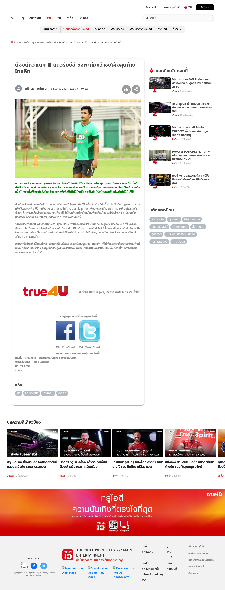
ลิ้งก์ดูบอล (198, 227)
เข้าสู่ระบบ (205, 7)
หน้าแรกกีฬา (50, 29)
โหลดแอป (151, 7)
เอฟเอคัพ (48, 393)
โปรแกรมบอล (192, 219)
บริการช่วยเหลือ (196, 566)
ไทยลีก (62, 393)
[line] (24, 565)
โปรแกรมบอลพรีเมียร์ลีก (180, 234)
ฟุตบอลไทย (117, 29)
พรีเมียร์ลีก (157, 219)
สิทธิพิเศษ (35, 18)
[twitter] (43, 565)
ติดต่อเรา (193, 573)
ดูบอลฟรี (156, 234)
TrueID (21, 7)
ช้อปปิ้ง (146, 563)
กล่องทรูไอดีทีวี (150, 569)
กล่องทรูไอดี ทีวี (172, 7)
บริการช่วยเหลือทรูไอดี (152, 577)
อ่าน (48, 18)
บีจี (18, 393)
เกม (59, 18)
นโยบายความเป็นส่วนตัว (201, 560)
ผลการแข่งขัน (159, 241)
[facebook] (33, 565)
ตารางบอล (178, 241)
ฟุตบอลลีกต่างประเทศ (76, 29)
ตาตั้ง (70, 18)
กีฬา (26, 42)
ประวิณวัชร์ (31, 393)
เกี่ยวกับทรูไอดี (196, 546)
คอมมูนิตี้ (172, 569)
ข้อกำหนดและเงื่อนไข (199, 553)
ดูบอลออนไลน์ (159, 227)
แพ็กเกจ (171, 563)
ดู (23, 18)
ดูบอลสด (100, 29)
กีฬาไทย (162, 29)
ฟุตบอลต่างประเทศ (141, 29)
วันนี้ (13, 18)
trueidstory (179, 227)
